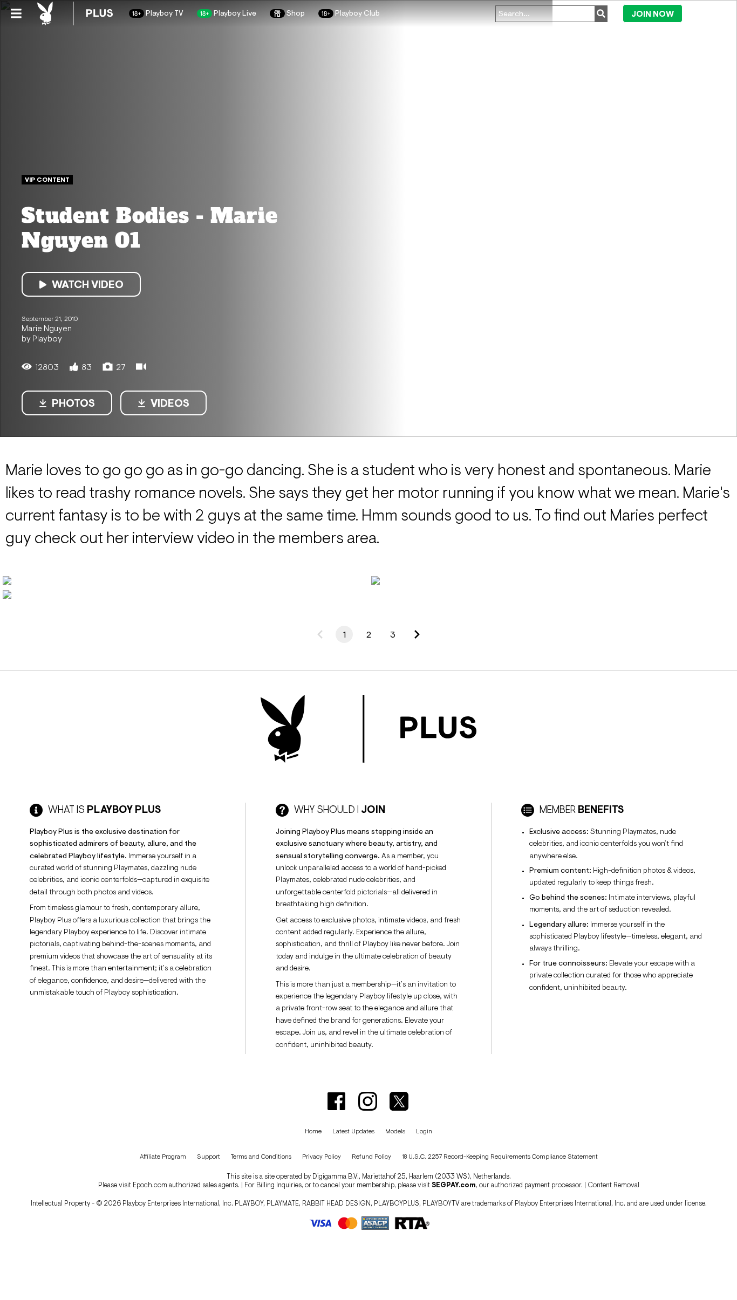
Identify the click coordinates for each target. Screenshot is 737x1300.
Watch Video (88, 284)
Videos (170, 403)
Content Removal (613, 1184)
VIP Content (47, 179)
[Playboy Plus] (75, 13)
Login (706, 13)
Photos (73, 403)
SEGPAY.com (454, 1184)
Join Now (652, 14)
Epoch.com (150, 1184)
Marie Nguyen (47, 328)
